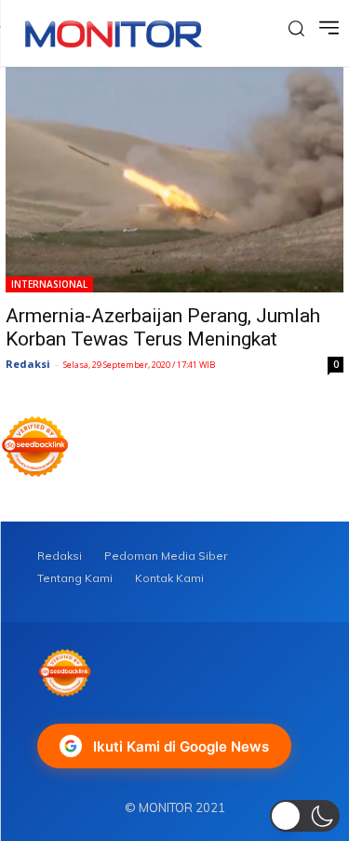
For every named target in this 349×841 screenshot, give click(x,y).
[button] (305, 816)
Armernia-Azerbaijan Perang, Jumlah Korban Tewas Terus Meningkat (163, 327)
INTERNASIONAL (49, 284)
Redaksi (28, 364)
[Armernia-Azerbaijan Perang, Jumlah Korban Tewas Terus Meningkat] (174, 179)
